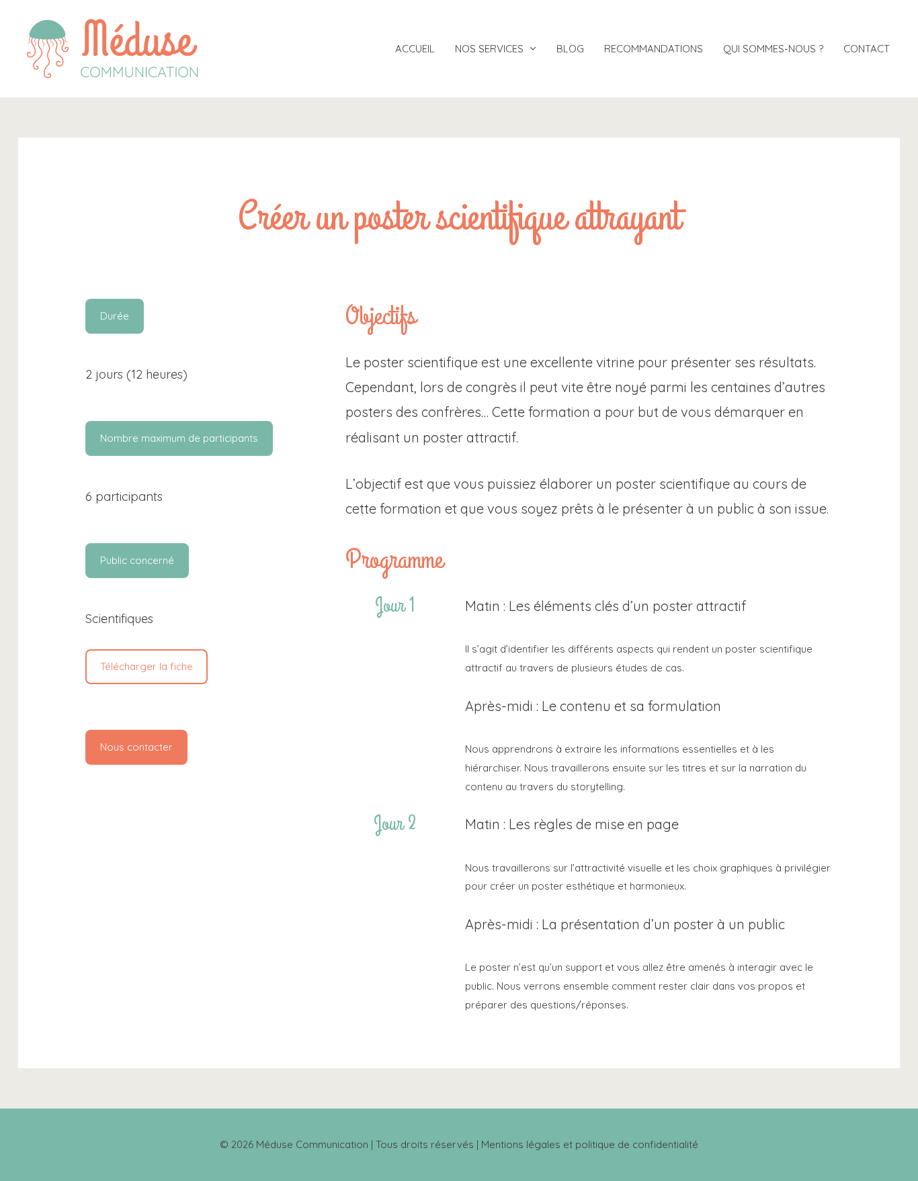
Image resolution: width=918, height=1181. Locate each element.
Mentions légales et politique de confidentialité (589, 1144)
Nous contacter (136, 747)
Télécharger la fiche (146, 666)
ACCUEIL (415, 48)
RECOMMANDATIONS (653, 48)
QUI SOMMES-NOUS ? (773, 48)
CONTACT (866, 48)
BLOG (570, 48)
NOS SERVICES (489, 48)
